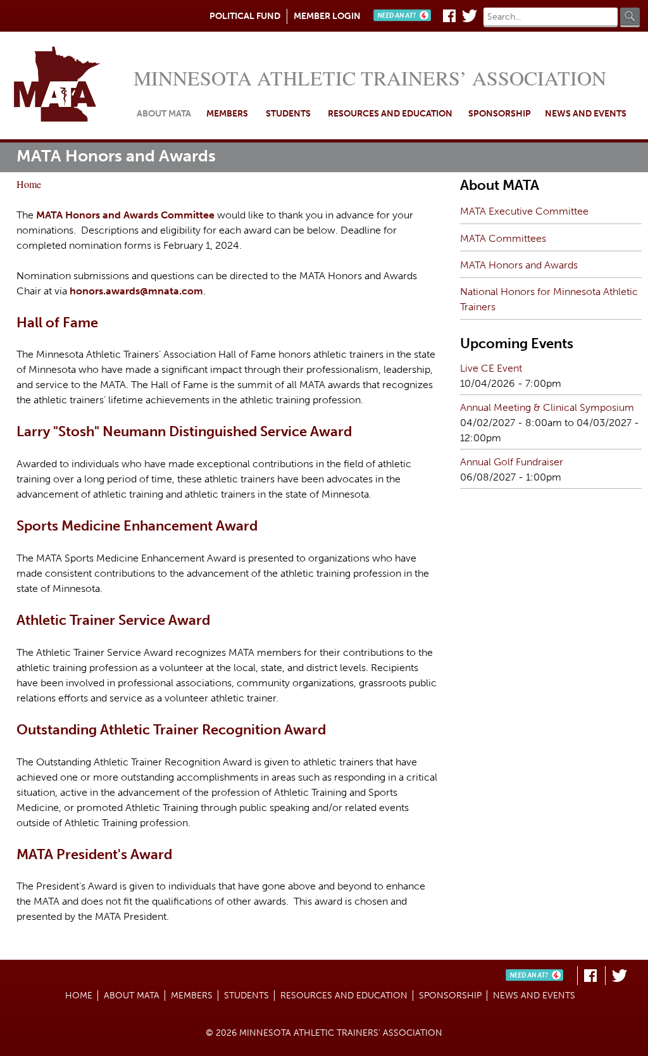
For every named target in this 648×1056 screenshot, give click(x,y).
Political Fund (244, 16)
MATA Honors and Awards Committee (125, 215)
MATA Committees (503, 238)
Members (227, 113)
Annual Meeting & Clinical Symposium (547, 407)
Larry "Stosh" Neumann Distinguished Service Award (184, 431)
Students (288, 113)
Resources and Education (390, 113)
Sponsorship (499, 113)
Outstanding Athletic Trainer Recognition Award (171, 729)
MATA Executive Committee (524, 211)
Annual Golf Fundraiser (511, 462)
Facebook (449, 15)
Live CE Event (491, 368)
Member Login (327, 16)
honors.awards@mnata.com (136, 291)
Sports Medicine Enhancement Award (137, 525)
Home (70, 85)
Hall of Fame (57, 322)
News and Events (585, 113)
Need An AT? (405, 15)
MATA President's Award (94, 854)
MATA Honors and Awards (519, 265)
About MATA (164, 113)
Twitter (469, 15)
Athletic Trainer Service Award (113, 620)
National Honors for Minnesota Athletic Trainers (549, 299)
